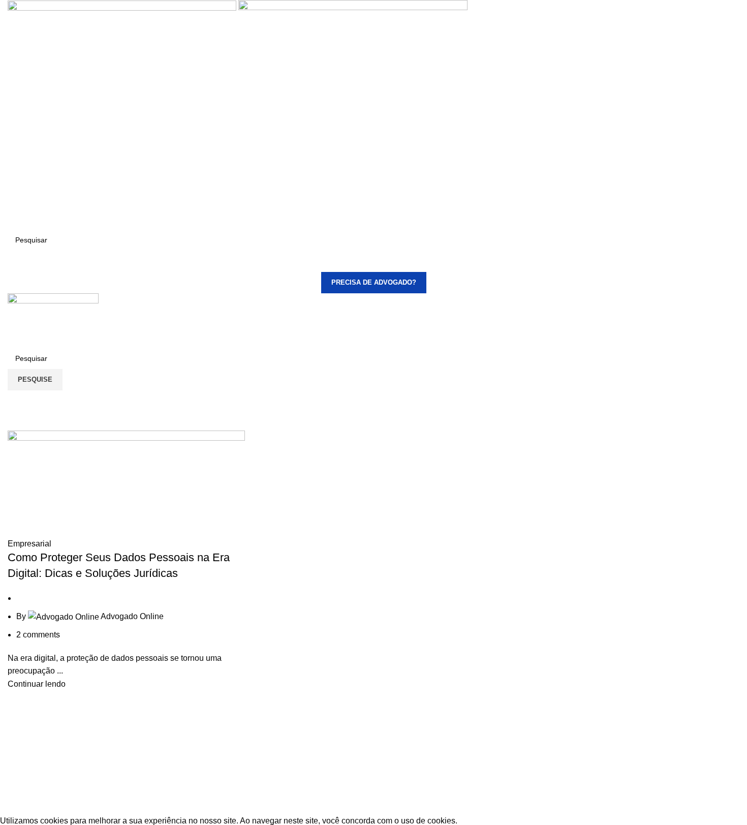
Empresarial (29, 543)
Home (16, 424)
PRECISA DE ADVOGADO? (373, 282)
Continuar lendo (37, 684)
